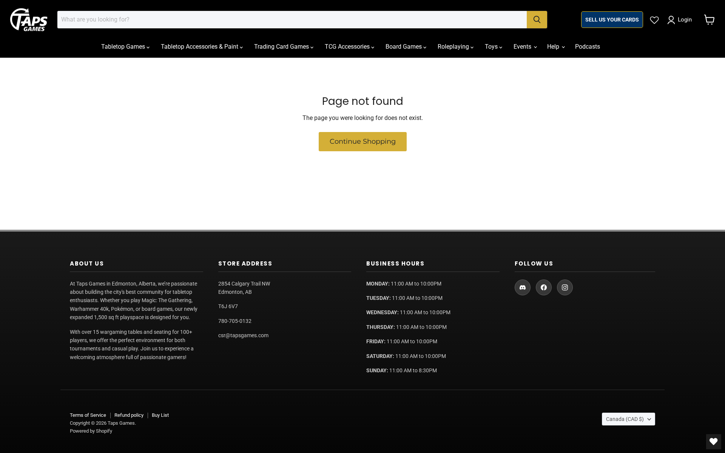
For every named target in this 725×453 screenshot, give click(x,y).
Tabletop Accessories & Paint (200, 46)
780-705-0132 (234, 321)
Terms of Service (88, 415)
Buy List (160, 415)
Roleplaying (454, 46)
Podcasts (587, 46)
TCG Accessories (348, 46)
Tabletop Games (124, 46)
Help (554, 46)
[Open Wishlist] (713, 441)
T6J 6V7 (228, 306)
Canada (625, 419)
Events (523, 46)
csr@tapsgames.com (243, 335)
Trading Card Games (282, 46)
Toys (492, 46)
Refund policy (128, 415)
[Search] (537, 19)
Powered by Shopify (91, 431)
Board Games (404, 46)
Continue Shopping (363, 141)
